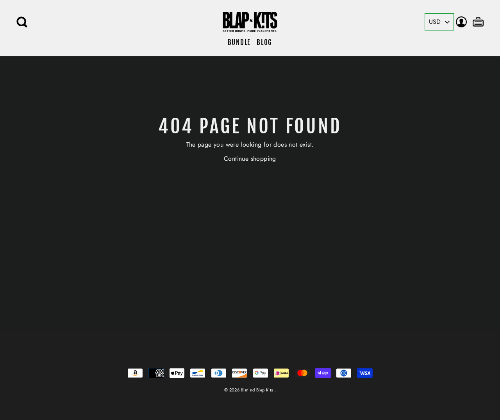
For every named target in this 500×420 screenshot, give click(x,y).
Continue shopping (250, 158)
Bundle (239, 42)
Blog (264, 42)
